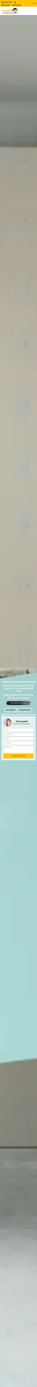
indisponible (7, 2)
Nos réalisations (18, 703)
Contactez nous (25, 710)
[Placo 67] (9, 11)
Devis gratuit (10, 710)
